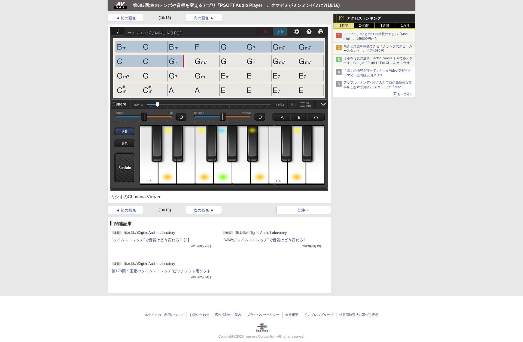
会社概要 (291, 315)
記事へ (303, 210)
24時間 (364, 26)
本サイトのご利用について (164, 315)
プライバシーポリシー (263, 315)
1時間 (344, 26)
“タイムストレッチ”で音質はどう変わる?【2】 (151, 240)
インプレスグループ (318, 315)
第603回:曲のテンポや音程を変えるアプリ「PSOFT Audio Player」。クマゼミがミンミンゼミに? (229, 5)
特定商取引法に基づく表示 (358, 315)
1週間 (385, 26)
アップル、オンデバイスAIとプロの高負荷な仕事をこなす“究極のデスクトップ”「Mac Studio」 (377, 87)
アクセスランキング (364, 18)
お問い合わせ (199, 315)
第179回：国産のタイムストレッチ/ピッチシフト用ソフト (161, 271)
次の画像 (201, 18)
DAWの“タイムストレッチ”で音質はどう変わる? (264, 240)
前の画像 (128, 18)
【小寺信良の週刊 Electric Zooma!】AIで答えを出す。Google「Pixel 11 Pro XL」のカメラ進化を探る (378, 62)
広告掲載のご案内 (228, 315)
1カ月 (405, 26)
